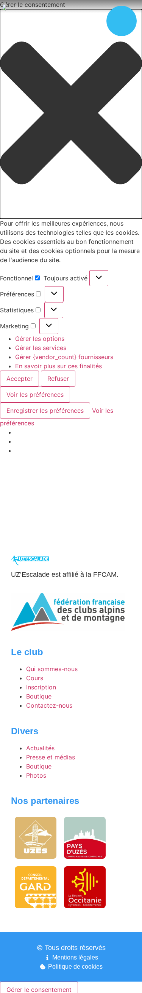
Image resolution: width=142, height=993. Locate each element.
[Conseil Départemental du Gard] (35, 887)
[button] (71, 114)
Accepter (19, 378)
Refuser (58, 378)
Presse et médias (50, 757)
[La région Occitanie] (85, 887)
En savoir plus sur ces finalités (58, 366)
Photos (36, 775)
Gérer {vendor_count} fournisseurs (64, 357)
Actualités (40, 748)
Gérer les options (39, 338)
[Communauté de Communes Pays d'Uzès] (85, 838)
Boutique (38, 696)
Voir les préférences (35, 394)
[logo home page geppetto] (5, 6)
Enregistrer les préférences (45, 410)
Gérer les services (40, 348)
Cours (34, 678)
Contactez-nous (49, 705)
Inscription (41, 687)
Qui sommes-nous (52, 669)
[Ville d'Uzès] (35, 838)
